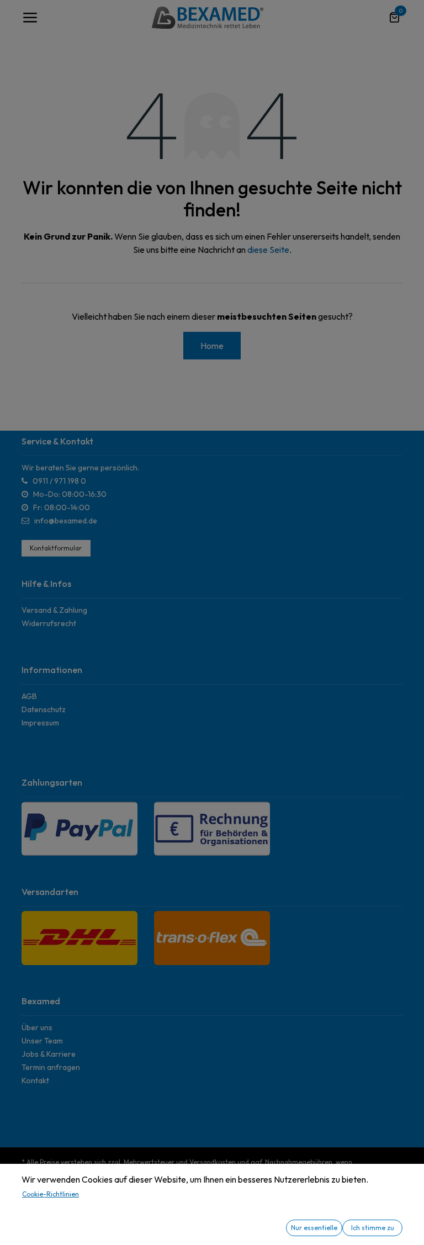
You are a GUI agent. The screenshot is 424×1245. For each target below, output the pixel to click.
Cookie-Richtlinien (50, 1194)
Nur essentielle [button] (314, 1227)
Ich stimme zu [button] (372, 1227)
